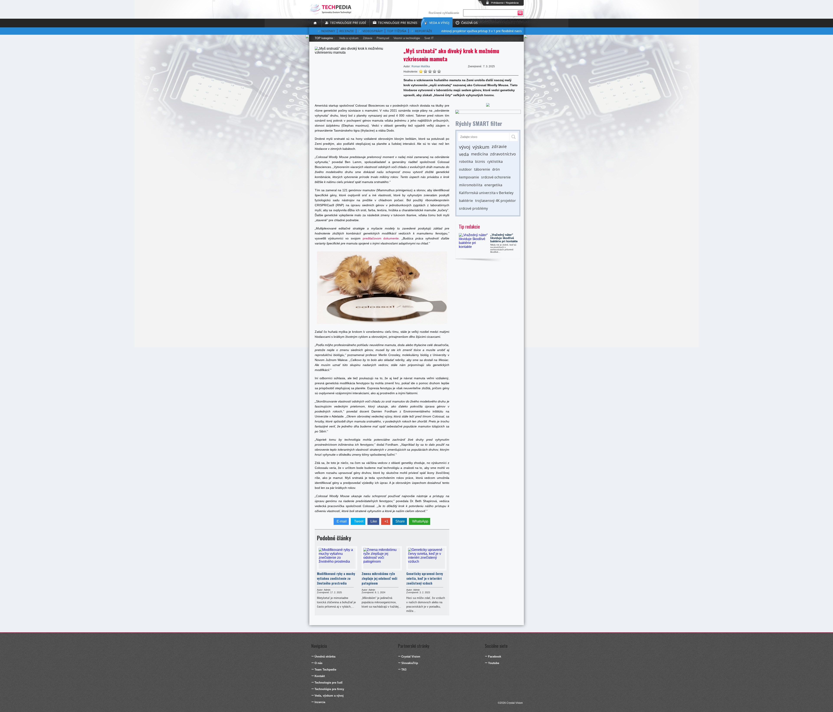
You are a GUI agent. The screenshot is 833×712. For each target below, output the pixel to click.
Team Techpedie (325, 669)
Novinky (328, 31)
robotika (466, 161)
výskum (480, 146)
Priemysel (383, 38)
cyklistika (495, 161)
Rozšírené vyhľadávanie (444, 13)
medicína (479, 154)
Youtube (493, 663)
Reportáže (423, 31)
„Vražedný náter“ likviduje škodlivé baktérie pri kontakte (504, 238)
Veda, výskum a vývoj (329, 695)
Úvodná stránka (325, 656)
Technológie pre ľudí (348, 23)
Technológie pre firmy (329, 689)
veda (464, 154)
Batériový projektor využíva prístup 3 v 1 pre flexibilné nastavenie (466, 31)
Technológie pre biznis (397, 23)
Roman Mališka (421, 66)
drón (496, 169)
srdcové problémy (473, 208)
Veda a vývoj (439, 23)
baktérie (466, 200)
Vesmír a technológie (407, 38)
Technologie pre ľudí (329, 682)
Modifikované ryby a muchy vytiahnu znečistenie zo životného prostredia (336, 578)
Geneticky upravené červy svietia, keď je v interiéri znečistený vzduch (424, 578)
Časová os (469, 23)
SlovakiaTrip (409, 663)
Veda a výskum (349, 38)
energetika (493, 185)
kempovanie (469, 177)
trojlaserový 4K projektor (495, 200)
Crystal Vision (410, 656)
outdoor (465, 169)
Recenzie (346, 31)
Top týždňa (396, 31)
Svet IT (429, 38)
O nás (318, 663)
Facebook (494, 656)
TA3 (403, 669)
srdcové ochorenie (496, 177)
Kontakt (320, 676)
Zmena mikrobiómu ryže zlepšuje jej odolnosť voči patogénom (379, 578)
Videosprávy (372, 31)
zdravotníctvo (503, 154)
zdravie (499, 146)
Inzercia (320, 702)
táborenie (482, 169)
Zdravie (367, 38)
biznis (480, 161)
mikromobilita (470, 185)
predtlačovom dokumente (381, 238)
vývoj (464, 146)
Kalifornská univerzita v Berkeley (486, 192)
